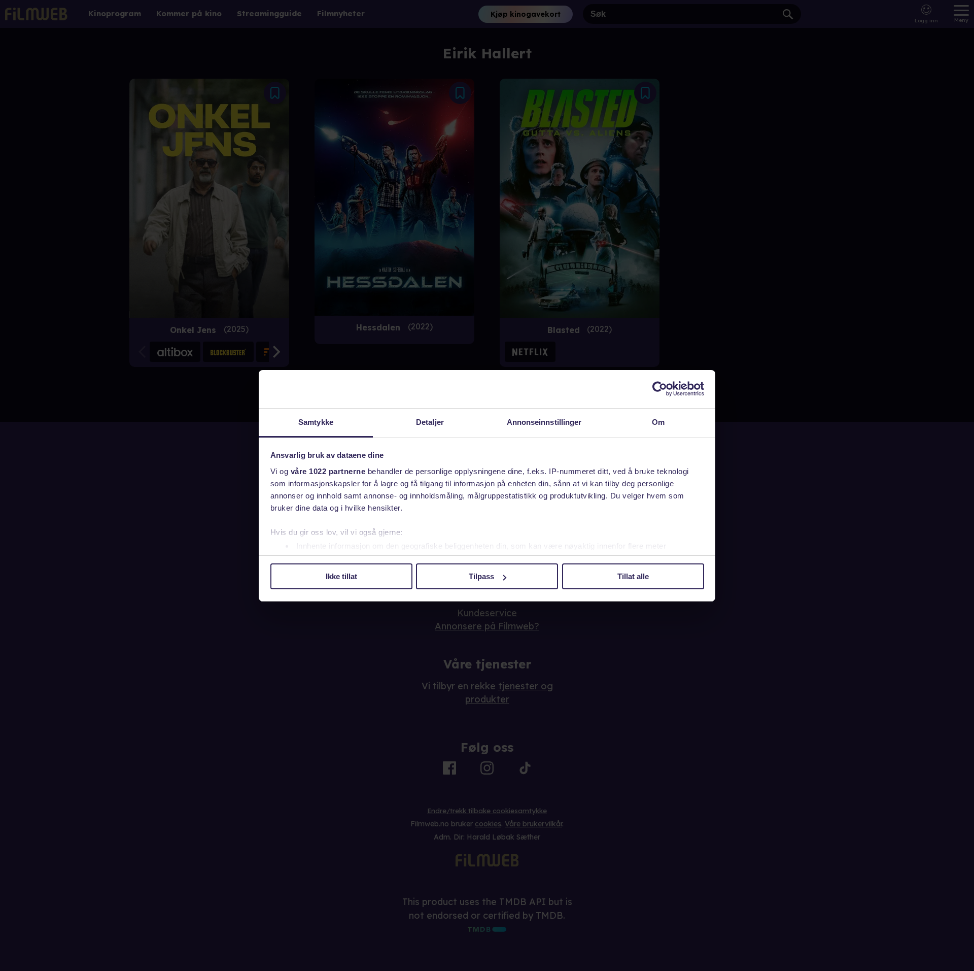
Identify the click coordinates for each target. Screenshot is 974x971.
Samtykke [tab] (315, 422)
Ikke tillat (341, 576)
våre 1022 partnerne (328, 471)
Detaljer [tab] (430, 422)
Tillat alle (633, 576)
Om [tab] (658, 422)
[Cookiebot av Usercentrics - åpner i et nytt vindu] (659, 388)
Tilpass (481, 576)
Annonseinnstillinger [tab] (544, 422)
